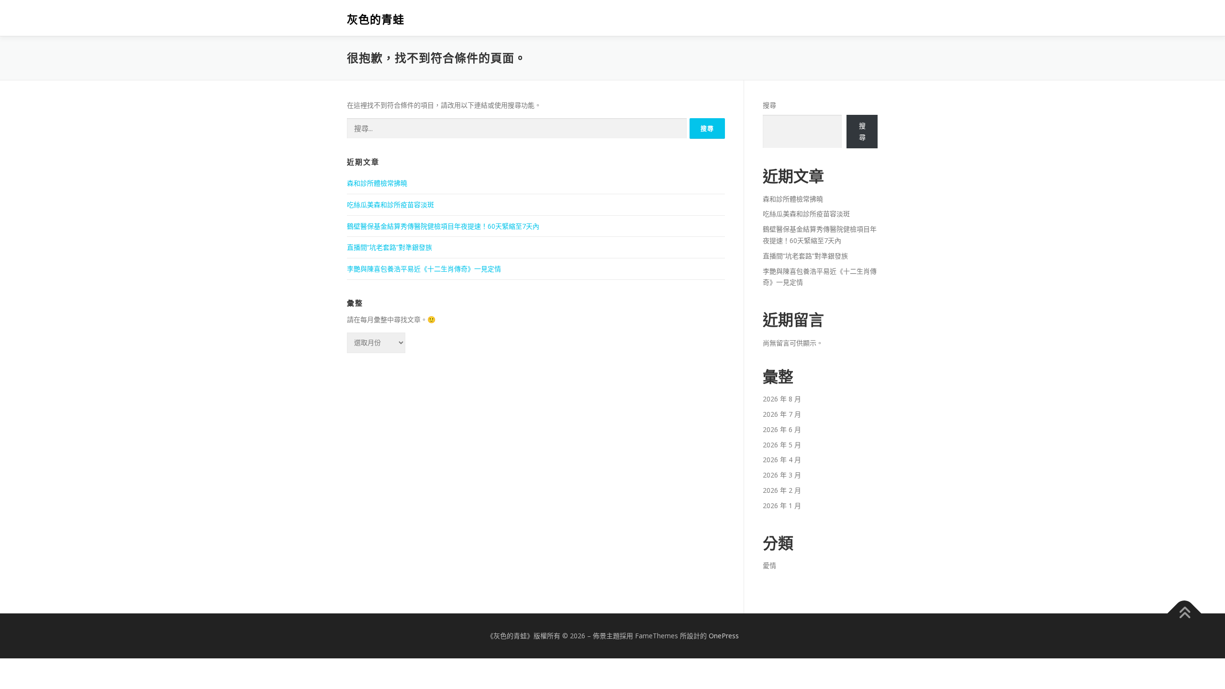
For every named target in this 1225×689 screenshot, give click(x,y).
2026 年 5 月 (782, 444)
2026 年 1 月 (782, 505)
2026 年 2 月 (782, 490)
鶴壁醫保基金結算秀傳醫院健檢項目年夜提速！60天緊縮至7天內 (443, 226)
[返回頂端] (1185, 613)
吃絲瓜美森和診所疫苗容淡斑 (390, 204)
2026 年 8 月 (782, 398)
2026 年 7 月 (782, 414)
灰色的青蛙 (375, 19)
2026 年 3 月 (782, 474)
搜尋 (769, 105)
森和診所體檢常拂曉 (377, 183)
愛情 (769, 565)
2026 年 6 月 (782, 429)
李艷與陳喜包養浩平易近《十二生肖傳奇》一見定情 (424, 268)
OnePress (724, 635)
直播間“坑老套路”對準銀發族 (389, 247)
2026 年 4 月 (782, 459)
